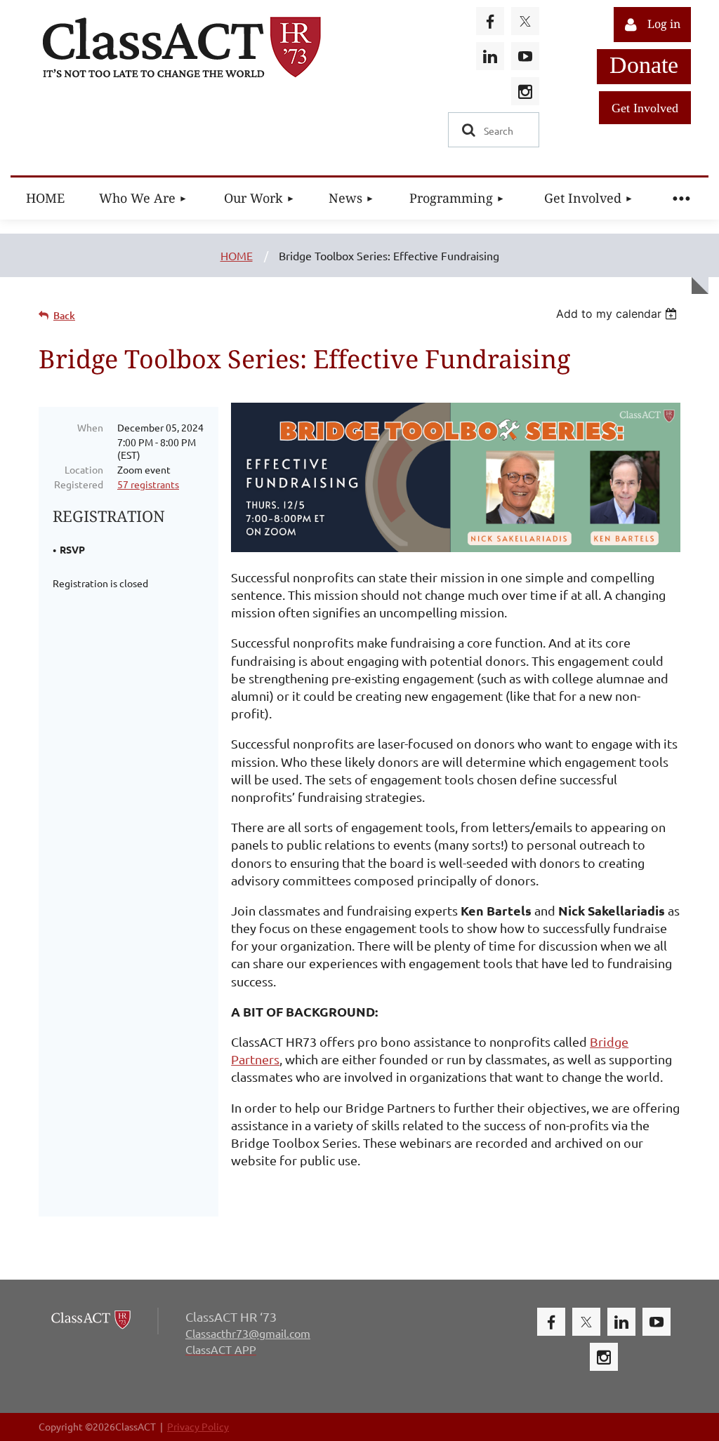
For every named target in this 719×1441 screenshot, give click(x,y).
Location (84, 469)
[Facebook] (490, 21)
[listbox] (618, 313)
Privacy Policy (198, 1426)
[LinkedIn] (490, 56)
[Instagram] (525, 91)
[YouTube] (525, 56)
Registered (78, 484)
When (90, 427)
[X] (525, 21)
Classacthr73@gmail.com (247, 1333)
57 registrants (148, 484)
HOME (236, 255)
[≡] (680, 198)
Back (64, 315)
